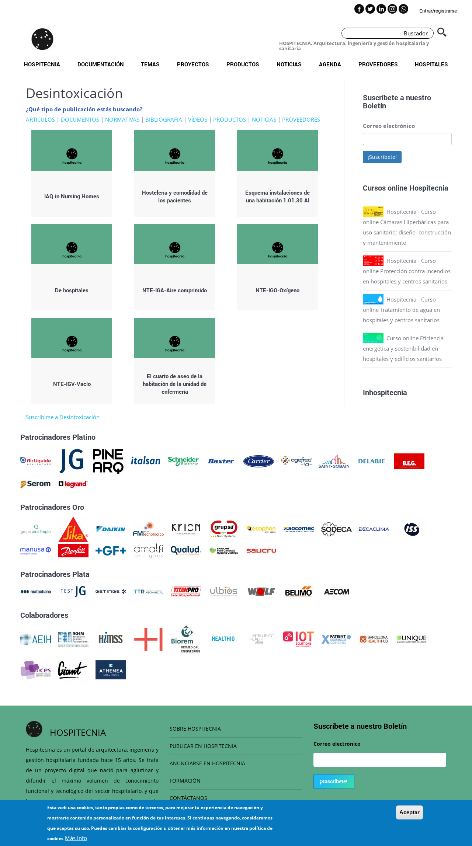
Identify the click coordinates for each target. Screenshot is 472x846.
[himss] (111, 638)
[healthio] (223, 638)
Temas (150, 64)
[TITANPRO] (186, 591)
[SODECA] (336, 528)
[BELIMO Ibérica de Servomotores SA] (299, 591)
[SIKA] (73, 528)
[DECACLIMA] (374, 528)
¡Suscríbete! (382, 156)
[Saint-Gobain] (334, 460)
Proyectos (193, 64)
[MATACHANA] (35, 591)
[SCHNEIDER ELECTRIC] (183, 460)
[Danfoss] (73, 550)
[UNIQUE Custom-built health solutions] (411, 638)
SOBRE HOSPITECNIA (195, 728)
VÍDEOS (197, 119)
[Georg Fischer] (111, 550)
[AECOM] (336, 591)
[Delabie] (371, 460)
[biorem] (186, 638)
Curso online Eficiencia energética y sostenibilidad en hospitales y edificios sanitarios (403, 348)
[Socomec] (299, 528)
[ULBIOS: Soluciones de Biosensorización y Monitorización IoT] (223, 591)
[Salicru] (261, 550)
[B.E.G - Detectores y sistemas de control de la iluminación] (409, 460)
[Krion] (186, 528)
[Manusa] (35, 550)
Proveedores (378, 64)
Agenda (330, 64)
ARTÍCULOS (40, 119)
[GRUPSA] (223, 528)
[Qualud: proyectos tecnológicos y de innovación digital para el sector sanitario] (186, 550)
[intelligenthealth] (261, 638)
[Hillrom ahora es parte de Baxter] (221, 460)
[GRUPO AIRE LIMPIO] (35, 528)
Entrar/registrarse (438, 10)
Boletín (374, 105)
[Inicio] (42, 39)
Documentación (100, 64)
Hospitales (431, 64)
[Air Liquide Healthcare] (35, 460)
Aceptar (409, 812)
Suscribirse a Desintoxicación (63, 417)
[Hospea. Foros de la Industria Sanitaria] (148, 638)
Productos (242, 64)
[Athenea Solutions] (111, 669)
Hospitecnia (42, 64)
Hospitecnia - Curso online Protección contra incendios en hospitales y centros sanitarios (407, 271)
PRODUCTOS (229, 119)
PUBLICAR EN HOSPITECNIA (203, 745)
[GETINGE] (111, 591)
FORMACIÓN (185, 780)
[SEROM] (35, 483)
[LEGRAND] (73, 483)
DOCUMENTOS (80, 119)
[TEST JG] (73, 591)
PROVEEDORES (301, 119)
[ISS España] (411, 528)
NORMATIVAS (122, 119)
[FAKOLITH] (223, 550)
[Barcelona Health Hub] (373, 638)
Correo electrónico (389, 125)
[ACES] (35, 669)
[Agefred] (296, 460)
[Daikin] (111, 528)
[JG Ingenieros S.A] (72, 460)
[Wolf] (261, 591)
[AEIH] (35, 638)
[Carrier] (258, 460)
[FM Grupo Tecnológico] (148, 528)
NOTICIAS (264, 119)
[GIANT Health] (73, 669)
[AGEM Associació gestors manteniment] (73, 638)
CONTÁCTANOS (188, 797)
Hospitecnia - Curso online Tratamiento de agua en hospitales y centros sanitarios (401, 310)
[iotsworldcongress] (298, 638)
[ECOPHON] (261, 528)
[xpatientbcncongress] (336, 638)
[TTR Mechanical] (148, 591)
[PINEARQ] (108, 460)
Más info (76, 838)
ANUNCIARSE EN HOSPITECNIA (207, 763)
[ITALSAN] (146, 460)
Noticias (289, 64)
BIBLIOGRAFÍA (163, 119)
